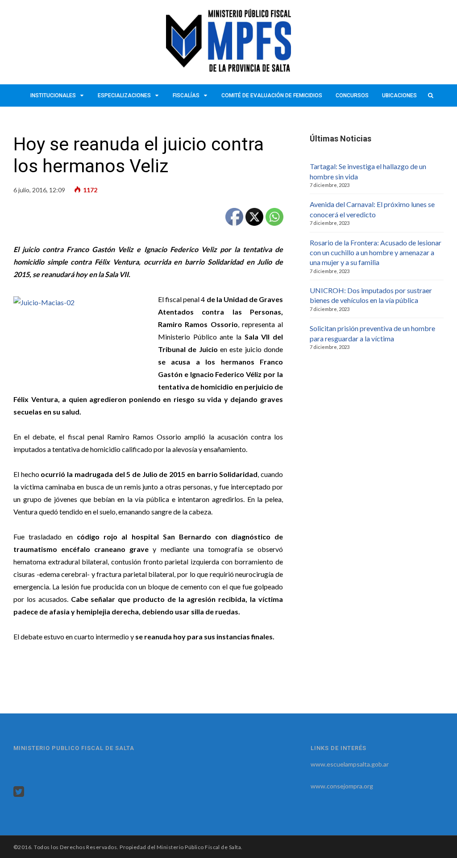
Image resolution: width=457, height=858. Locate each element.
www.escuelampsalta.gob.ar (350, 764)
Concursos (352, 95)
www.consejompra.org (342, 786)
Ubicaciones (399, 95)
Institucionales (53, 95)
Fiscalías (186, 95)
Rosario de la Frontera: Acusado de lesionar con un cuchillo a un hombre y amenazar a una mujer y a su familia (375, 252)
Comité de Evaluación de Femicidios (271, 95)
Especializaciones (124, 95)
